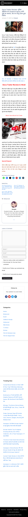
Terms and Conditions (14, 512)
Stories (5, 330)
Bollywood (7, 198)
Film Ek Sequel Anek (9, 335)
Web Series (6, 325)
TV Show (5, 327)
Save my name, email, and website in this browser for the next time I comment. (13, 262)
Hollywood (6, 322)
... (14, 219)
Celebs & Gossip (7, 319)
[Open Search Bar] (21, 3)
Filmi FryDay (18, 514)
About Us (3, 509)
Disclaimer (16, 509)
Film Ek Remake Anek (9, 333)
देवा (14, 47)
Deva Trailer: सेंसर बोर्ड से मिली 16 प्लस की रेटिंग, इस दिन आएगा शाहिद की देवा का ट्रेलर (7, 193)
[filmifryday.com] (6, 3)
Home (5, 311)
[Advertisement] (14, 358)
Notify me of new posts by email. (12, 274)
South (5, 316)
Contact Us (9, 509)
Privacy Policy (23, 509)
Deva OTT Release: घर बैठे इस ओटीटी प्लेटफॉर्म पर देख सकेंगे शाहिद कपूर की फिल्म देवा (19, 187)
